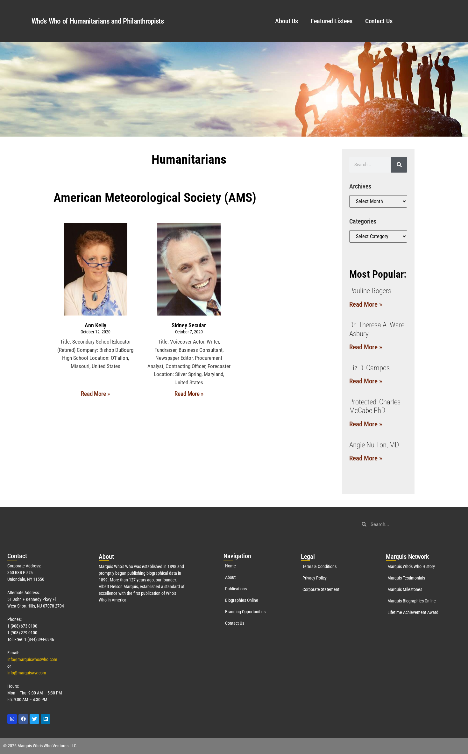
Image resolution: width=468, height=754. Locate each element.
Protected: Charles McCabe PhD (375, 406)
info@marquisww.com (26, 672)
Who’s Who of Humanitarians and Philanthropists (98, 21)
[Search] (399, 165)
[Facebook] (23, 719)
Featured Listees (331, 21)
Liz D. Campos (369, 368)
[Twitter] (34, 719)
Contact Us (379, 21)
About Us (286, 21)
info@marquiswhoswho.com (32, 659)
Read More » (95, 393)
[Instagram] (12, 719)
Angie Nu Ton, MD (374, 445)
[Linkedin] (45, 719)
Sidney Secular (189, 325)
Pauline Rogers (370, 291)
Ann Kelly (95, 325)
